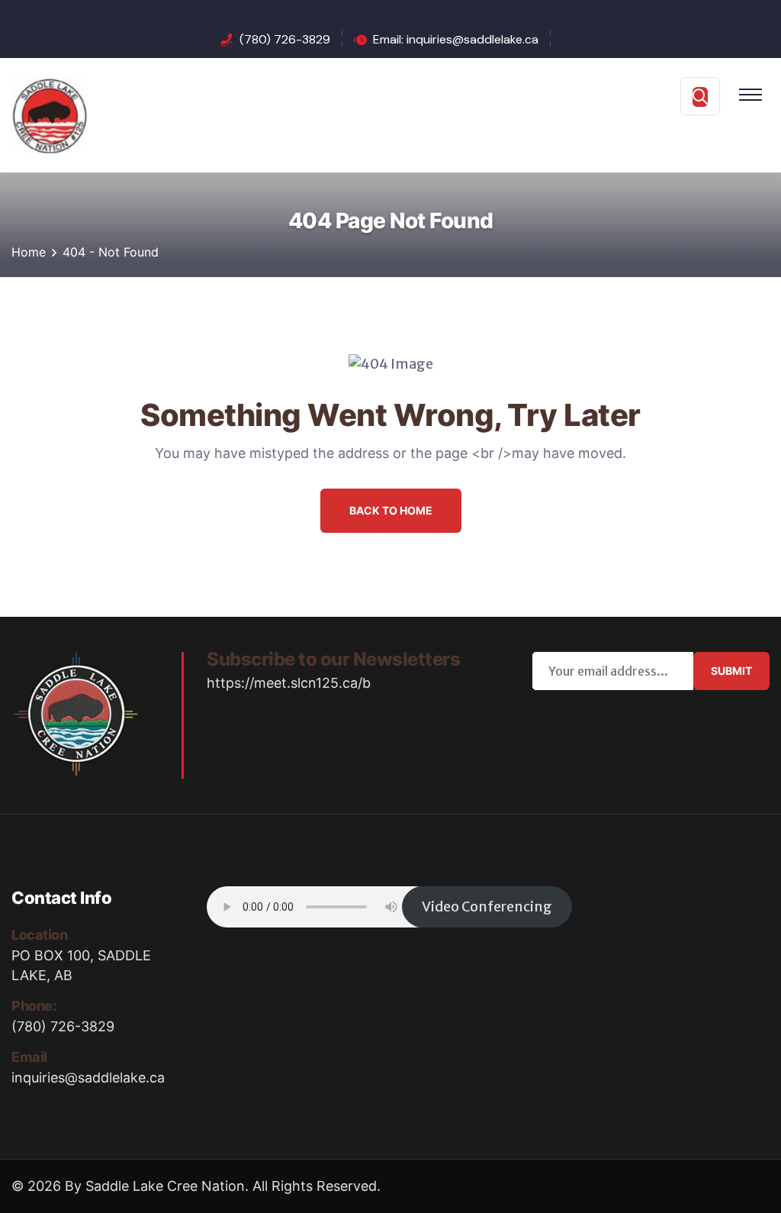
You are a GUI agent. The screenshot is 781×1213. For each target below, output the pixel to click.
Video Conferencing (487, 906)
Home (28, 252)
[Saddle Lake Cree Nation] (49, 114)
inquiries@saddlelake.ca (88, 1077)
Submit (731, 670)
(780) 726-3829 (284, 39)
